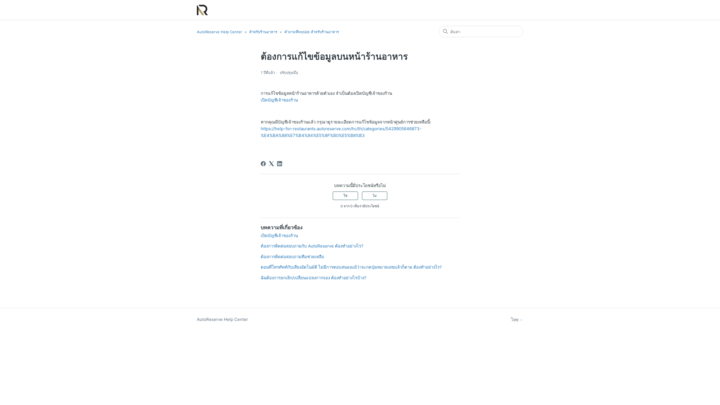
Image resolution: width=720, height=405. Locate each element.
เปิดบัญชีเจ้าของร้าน (279, 100)
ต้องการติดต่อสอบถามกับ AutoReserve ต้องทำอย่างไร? (312, 246)
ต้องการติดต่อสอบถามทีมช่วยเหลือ (292, 256)
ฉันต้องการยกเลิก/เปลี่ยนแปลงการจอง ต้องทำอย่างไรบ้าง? (313, 277)
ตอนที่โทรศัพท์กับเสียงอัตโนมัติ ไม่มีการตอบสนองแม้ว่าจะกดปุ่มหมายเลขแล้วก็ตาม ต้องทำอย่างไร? (351, 267)
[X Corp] (271, 163)
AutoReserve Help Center (219, 32)
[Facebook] (263, 163)
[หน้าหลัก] (202, 10)
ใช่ (345, 196)
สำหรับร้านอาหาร (263, 32)
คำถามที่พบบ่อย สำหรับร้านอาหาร (311, 32)
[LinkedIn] (279, 163)
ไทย (515, 319)
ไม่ (375, 196)
